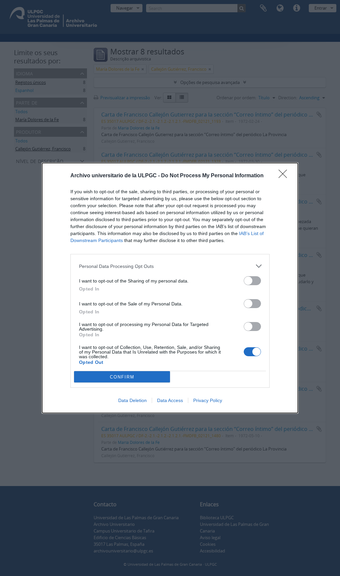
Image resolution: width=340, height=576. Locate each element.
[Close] (285, 176)
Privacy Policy (207, 400)
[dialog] (170, 288)
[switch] (252, 280)
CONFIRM (122, 376)
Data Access (170, 400)
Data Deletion (132, 400)
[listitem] (170, 266)
